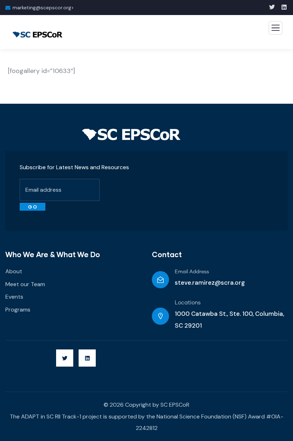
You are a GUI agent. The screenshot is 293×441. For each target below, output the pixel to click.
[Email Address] (160, 279)
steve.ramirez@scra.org (210, 282)
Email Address (192, 271)
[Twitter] (64, 358)
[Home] (131, 134)
